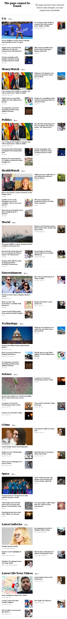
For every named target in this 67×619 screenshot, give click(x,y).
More (10, 19)
